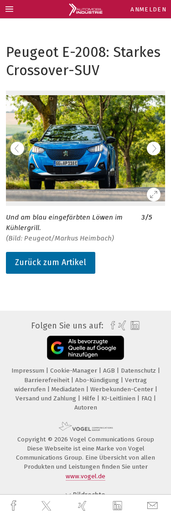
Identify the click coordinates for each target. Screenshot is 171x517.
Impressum (28, 370)
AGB (110, 370)
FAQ (147, 398)
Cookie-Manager (74, 370)
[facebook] (14, 506)
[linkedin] (118, 506)
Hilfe (89, 398)
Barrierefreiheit (47, 380)
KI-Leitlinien (119, 398)
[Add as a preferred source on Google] (85, 348)
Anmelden (148, 9)
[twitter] (47, 506)
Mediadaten (69, 389)
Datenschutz (139, 370)
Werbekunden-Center (122, 389)
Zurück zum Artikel (50, 262)
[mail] (153, 506)
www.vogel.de (85, 476)
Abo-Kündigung (98, 380)
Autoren (85, 407)
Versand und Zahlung (47, 398)
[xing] (83, 506)
